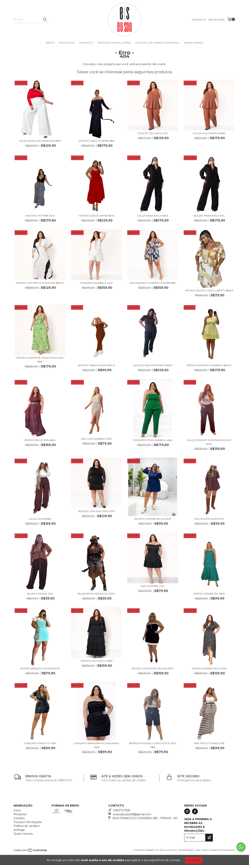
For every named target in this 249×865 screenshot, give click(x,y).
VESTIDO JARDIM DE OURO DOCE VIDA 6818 (40, 359)
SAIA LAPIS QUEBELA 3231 (96, 438)
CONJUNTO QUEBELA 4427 (96, 282)
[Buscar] (45, 19)
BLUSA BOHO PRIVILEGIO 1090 (96, 593)
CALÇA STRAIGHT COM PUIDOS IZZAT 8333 (209, 442)
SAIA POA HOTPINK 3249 (40, 215)
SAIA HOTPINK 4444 (153, 586)
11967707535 (121, 810)
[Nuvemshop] (31, 851)
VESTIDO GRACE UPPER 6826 (96, 215)
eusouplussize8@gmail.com (132, 814)
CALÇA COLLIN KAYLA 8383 (209, 133)
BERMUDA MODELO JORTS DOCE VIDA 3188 (152, 745)
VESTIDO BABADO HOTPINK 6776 (40, 668)
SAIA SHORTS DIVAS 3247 (209, 518)
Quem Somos (193, 42)
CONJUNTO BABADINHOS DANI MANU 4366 (96, 745)
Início (50, 42)
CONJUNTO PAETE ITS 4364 (40, 743)
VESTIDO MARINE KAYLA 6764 (209, 668)
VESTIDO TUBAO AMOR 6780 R (96, 365)
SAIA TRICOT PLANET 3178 (209, 743)
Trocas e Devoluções (114, 42)
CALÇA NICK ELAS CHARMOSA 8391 (40, 140)
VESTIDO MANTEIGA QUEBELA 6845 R (209, 365)
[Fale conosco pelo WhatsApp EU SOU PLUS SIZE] (241, 846)
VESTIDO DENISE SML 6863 (209, 593)
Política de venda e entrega (157, 42)
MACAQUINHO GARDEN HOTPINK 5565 (152, 282)
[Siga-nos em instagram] (187, 811)
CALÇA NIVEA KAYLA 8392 (152, 215)
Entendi (193, 860)
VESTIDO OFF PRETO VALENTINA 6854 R (40, 282)
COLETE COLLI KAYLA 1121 (153, 133)
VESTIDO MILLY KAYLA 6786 (96, 660)
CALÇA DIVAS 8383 (40, 518)
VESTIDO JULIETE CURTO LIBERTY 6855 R (209, 290)
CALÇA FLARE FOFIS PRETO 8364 (153, 365)
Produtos (67, 42)
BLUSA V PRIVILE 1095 (40, 593)
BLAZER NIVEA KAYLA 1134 (209, 215)
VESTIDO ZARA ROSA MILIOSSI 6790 (152, 668)
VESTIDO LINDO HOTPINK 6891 (96, 140)
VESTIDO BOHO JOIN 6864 (40, 440)
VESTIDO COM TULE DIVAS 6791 (96, 511)
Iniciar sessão (216, 19)
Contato (86, 42)
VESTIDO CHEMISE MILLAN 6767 (152, 518)
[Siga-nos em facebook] (195, 811)
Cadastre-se (199, 19)
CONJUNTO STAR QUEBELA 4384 (153, 440)
